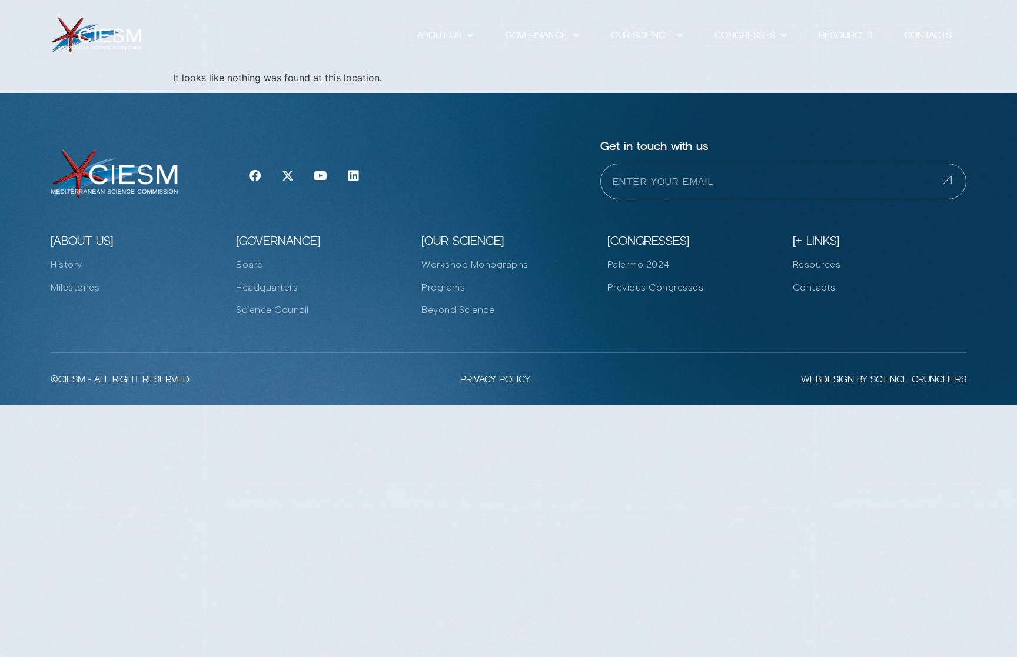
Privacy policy (495, 379)
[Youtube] (320, 175)
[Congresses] (648, 241)
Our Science (641, 35)
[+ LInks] (816, 241)
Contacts (928, 35)
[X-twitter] (287, 175)
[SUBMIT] (954, 181)
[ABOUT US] (82, 241)
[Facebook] (254, 175)
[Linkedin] (353, 175)
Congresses (744, 35)
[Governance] (278, 241)
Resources (845, 35)
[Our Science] (462, 241)
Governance (536, 35)
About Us (439, 35)
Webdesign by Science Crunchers (883, 379)
